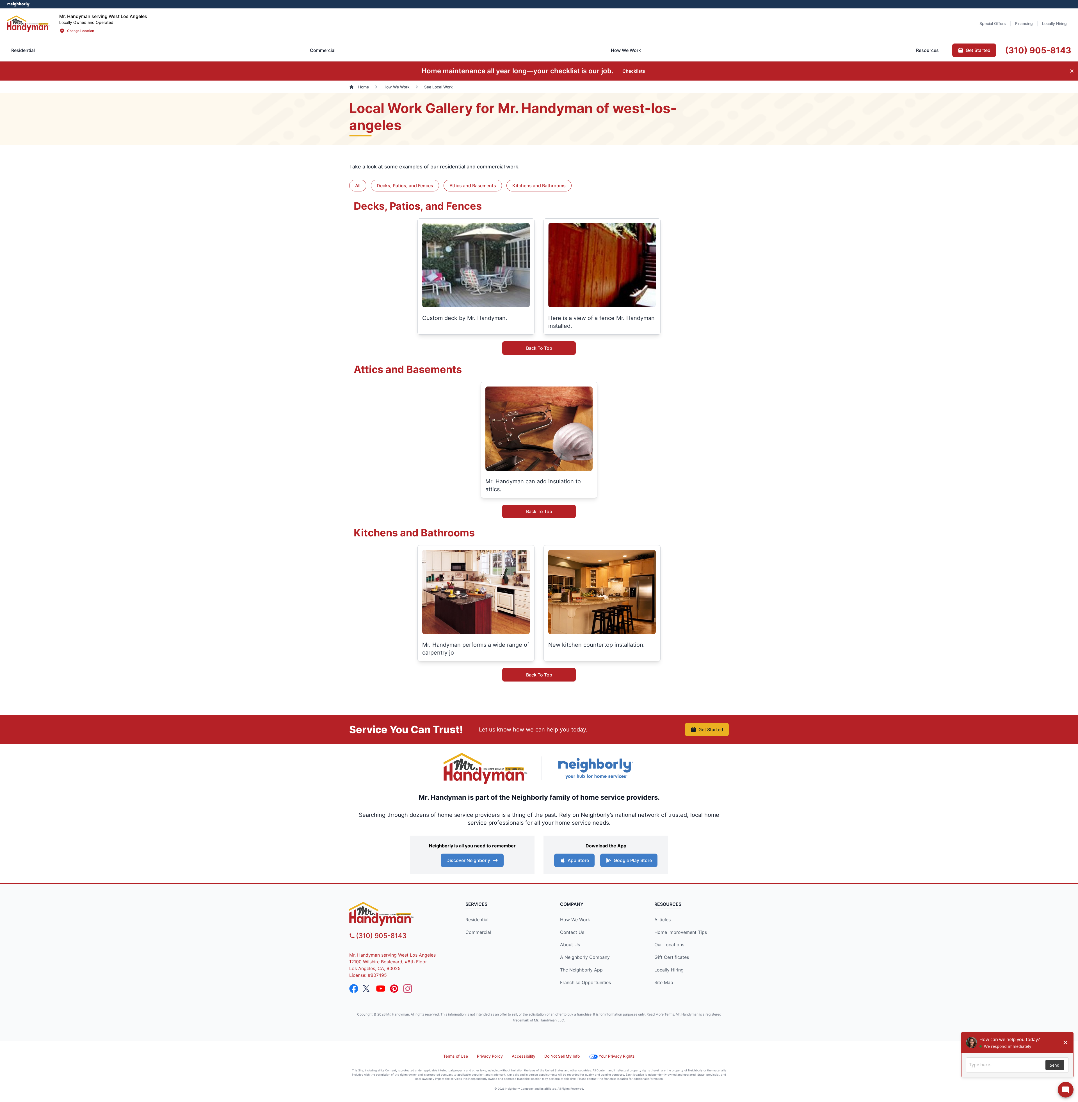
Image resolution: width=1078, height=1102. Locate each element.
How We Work (575, 919)
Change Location (80, 31)
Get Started (710, 729)
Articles (662, 919)
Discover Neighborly (468, 860)
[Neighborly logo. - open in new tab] (18, 4)
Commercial (478, 932)
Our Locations (669, 944)
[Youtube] (380, 988)
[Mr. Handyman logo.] (486, 768)
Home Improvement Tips (680, 932)
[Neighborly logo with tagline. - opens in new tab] (595, 768)
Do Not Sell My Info (562, 1056)
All (357, 185)
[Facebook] (353, 988)
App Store (578, 860)
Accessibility (523, 1056)
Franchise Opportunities (585, 982)
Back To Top (539, 348)
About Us (570, 944)
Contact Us (572, 932)
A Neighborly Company (585, 957)
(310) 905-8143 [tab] (1038, 50)
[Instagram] (407, 988)
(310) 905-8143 (381, 936)
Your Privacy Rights (617, 1056)
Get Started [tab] (978, 50)
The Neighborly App (581, 970)
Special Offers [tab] (992, 23)
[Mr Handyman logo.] (28, 23)
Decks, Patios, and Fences (405, 185)
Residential (476, 919)
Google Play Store (633, 860)
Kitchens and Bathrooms (539, 185)
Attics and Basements (472, 185)
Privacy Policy (490, 1056)
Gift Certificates (671, 957)
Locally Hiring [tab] (1054, 23)
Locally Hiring (669, 970)
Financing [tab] (1024, 23)
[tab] (322, 50)
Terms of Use (455, 1056)
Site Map (663, 982)
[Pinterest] (394, 988)
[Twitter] (367, 988)
